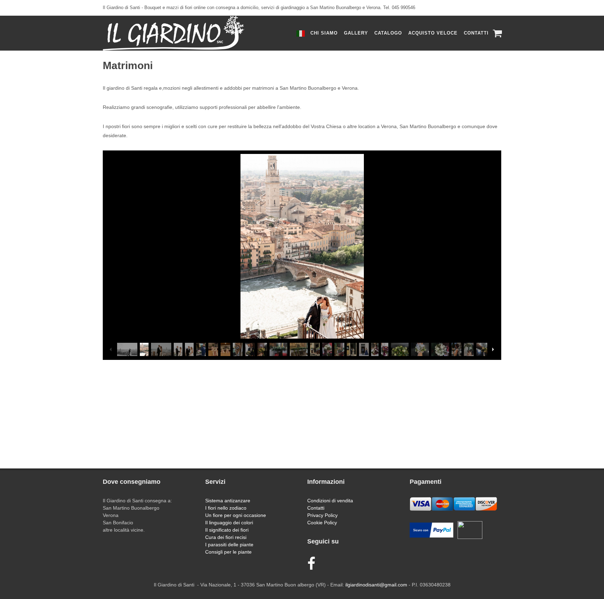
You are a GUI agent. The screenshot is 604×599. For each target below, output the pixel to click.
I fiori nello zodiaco (225, 508)
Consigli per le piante (228, 552)
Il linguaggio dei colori (229, 522)
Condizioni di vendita (330, 500)
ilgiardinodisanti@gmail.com (376, 584)
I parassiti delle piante (229, 544)
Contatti (315, 508)
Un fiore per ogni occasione (235, 515)
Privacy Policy (322, 515)
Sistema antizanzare (227, 500)
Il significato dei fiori (227, 530)
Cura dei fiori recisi (225, 537)
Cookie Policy (322, 522)
